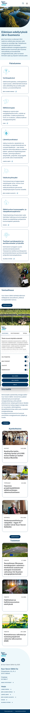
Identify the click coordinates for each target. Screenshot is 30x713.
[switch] (26, 361)
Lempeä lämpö (5, 694)
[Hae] (23, 3)
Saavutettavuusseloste (20, 711)
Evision (3, 699)
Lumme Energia (5, 689)
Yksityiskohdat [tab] (15, 333)
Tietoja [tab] (25, 333)
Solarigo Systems (6, 702)
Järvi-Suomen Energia (7, 692)
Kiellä (15, 384)
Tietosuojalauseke (8, 711)
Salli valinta (15, 380)
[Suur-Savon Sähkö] (4, 3)
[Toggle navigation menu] (27, 3)
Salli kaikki (15, 376)
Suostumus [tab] (5, 333)
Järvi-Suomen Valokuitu (7, 697)
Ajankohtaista (15, 536)
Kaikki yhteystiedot (6, 682)
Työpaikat (5, 423)
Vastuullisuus (7, 305)
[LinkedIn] (3, 660)
